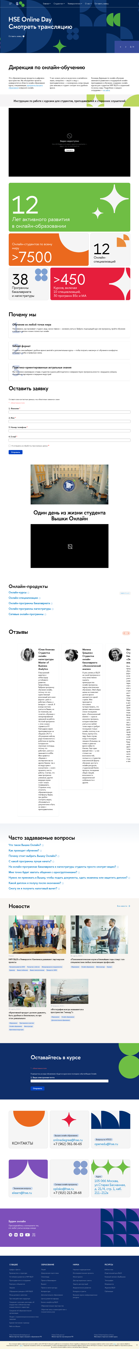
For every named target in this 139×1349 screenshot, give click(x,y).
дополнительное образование (60, 1020)
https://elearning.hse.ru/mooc (104, 1335)
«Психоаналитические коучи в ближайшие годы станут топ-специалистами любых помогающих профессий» (98, 960)
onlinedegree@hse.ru (68, 1140)
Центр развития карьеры (50, 1299)
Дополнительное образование (52, 1295)
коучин (109, 967)
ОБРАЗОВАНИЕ (47, 1264)
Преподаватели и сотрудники (20, 1280)
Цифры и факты (14, 1269)
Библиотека (109, 1269)
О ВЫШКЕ (13, 1264)
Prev (120, 47)
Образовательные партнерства (52, 1306)
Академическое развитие (82, 1288)
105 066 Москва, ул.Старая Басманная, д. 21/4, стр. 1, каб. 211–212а (110, 1187)
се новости (122, 906)
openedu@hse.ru (106, 1144)
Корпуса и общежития (17, 1284)
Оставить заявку (102, 3)
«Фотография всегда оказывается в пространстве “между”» (67, 1011)
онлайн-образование (88, 967)
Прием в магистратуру (49, 1288)
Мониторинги (78, 1277)
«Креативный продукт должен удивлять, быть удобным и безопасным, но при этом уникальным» (27, 1015)
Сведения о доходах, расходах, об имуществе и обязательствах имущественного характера (21, 1304)
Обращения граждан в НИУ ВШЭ (21, 1291)
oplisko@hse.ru (63, 1188)
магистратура (100, 967)
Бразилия (12, 970)
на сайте (106, 90)
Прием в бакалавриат (48, 1280)
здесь (114, 1344)
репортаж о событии (33, 967)
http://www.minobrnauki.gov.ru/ (19, 1335)
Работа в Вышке (14, 1326)
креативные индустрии (16, 1029)
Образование (75, 967)
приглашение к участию (27, 1023)
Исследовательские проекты (83, 1273)
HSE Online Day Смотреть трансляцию (40, 23)
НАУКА (76, 1264)
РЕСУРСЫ (109, 1264)
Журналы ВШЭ (110, 1288)
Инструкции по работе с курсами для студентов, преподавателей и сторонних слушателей (69, 101)
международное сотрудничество (52, 967)
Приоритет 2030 (52, 970)
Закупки (12, 1288)
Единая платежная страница (19, 1323)
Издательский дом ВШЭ (113, 1273)
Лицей (43, 1269)
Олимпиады (45, 1277)
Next (126, 47)
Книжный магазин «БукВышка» (115, 1277)
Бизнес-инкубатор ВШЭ (49, 1302)
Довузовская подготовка (50, 1273)
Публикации (109, 1291)
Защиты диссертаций (80, 1284)
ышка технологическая (37, 970)
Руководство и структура (18, 1273)
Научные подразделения (81, 1269)
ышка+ (44, 1284)
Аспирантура (45, 1291)
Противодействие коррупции (19, 1299)
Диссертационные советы (82, 1280)
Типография (109, 1280)
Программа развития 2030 (17, 967)
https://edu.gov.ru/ (58, 1335)
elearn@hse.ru (22, 1192)
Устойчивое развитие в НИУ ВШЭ (21, 1277)
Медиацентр (109, 1284)
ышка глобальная (22, 970)
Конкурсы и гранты (79, 1291)
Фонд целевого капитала (18, 1295)
